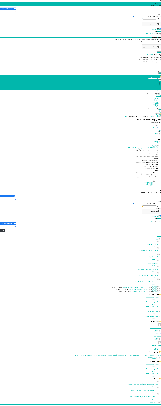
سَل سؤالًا (159, 236)
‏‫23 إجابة (153, 253)
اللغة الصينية (122, 355)
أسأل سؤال (157, 94)
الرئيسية (156, 82)
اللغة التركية (126, 355)
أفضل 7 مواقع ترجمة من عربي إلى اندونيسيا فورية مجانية (144, 390)
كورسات (96, 355)
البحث (2, 230)
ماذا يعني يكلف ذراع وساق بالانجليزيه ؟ (148, 275)
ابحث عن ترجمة (158, 228)
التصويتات (156, 141)
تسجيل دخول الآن (149, 54)
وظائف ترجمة (155, 84)
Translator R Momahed (155, 328)
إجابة (160, 130)
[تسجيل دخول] (160, 76)
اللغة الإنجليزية (140, 355)
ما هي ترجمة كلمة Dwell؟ (152, 301)
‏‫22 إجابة (153, 265)
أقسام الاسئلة (155, 87)
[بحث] (160, 80)
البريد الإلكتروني (158, 41)
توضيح (159, 70)
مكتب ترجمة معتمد (152, 357)
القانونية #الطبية (144, 355)
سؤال (108, 355)
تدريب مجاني (119, 355)
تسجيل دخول (158, 76)
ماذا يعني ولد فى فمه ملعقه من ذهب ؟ (148, 250)
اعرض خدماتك (155, 85)
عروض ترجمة (100, 355)
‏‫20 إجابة (153, 277)
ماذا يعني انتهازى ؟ (153, 257)
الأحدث (157, 143)
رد (154, 178)
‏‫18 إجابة (153, 284)
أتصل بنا (156, 88)
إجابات (157, 239)
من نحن (156, 89)
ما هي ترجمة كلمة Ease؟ (152, 297)
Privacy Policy (155, 358)
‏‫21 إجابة (153, 271)
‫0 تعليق (153, 386)
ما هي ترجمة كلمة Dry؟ (152, 311)
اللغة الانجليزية (131, 355)
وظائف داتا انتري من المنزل (78, 355)
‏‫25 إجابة (153, 246)
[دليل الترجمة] (152, 77)
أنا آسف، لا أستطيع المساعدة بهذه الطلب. (139, 291)
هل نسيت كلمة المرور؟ (156, 29)
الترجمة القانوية (154, 355)
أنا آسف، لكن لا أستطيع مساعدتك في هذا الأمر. (138, 289)
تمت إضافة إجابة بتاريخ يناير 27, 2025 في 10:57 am (142, 147)
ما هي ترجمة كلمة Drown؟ (151, 316)
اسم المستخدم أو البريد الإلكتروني (154, 16)
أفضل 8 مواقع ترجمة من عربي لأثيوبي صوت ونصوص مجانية (143, 384)
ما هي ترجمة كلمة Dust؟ (152, 306)
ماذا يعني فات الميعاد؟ (152, 244)
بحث (159, 92)
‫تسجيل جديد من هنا (150, 33)
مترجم (94, 355)
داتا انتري (111, 355)
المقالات (156, 86)
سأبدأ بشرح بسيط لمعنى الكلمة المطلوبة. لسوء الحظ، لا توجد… (135, 287)
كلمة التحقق (158, 21)
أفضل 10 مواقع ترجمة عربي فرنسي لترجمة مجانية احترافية (143, 396)
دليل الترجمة (152, 402)
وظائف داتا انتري (84, 355)
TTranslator (155, 287)
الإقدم (157, 142)
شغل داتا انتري (104, 355)
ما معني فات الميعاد (153, 263)
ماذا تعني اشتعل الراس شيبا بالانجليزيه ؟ (148, 269)
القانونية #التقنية (149, 355)
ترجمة (126, 116)
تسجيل (154, 76)
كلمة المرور (158, 18)
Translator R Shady (156, 345)
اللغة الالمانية (136, 355)
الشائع (157, 238)
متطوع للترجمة (157, 336)
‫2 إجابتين (153, 299)
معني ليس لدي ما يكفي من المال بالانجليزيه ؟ (146, 281)
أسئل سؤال (155, 83)
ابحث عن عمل (159, 355)
